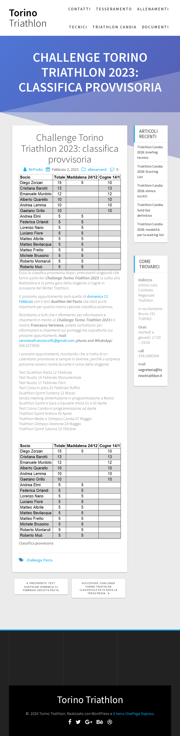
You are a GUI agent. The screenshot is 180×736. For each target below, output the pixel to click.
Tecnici (78, 26)
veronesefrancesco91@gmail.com (47, 340)
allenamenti (97, 169)
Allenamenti (153, 8)
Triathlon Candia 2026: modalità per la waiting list (150, 229)
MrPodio (36, 169)
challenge (34, 560)
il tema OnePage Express (133, 713)
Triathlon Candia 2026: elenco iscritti (150, 190)
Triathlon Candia (114, 26)
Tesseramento (114, 8)
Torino (28, 18)
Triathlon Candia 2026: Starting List (150, 171)
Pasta (47, 560)
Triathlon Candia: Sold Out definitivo (150, 210)
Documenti (155, 26)
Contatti (79, 8)
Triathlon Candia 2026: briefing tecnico (150, 152)
